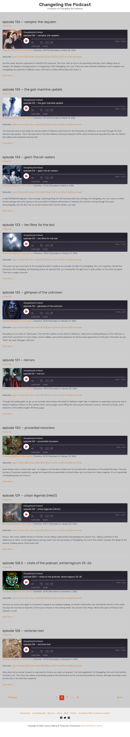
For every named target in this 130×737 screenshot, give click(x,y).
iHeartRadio (77, 57)
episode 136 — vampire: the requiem (29, 22)
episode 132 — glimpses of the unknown (32, 292)
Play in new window (24, 50)
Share (45, 46)
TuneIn (58, 57)
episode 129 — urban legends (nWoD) (30, 495)
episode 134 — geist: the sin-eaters (29, 157)
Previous (11, 697)
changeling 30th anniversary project (94, 713)
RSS (44, 57)
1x (47, 42)
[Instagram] (69, 718)
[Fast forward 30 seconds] (54, 42)
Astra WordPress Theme (91, 726)
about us (51, 713)
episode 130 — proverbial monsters (29, 428)
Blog (66, 713)
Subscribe (35, 46)
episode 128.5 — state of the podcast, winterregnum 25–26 (47, 563)
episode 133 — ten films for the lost (29, 225)
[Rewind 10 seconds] (42, 42)
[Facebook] (61, 718)
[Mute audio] (35, 42)
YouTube (66, 57)
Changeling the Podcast (65, 4)
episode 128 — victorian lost (23, 631)
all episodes (25, 713)
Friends (73, 713)
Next (120, 697)
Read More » (8, 75)
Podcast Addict (34, 57)
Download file (8, 50)
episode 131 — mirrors (19, 360)
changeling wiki (38, 713)
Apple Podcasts (19, 57)
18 (77, 697)
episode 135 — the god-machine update (32, 89)
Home (59, 713)
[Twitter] (65, 718)
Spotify (50, 57)
